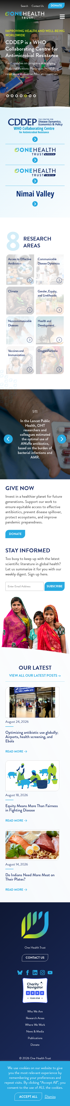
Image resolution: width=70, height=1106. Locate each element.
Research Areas (35, 1018)
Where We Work (35, 1025)
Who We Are (35, 1011)
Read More (14, 751)
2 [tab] (12, 86)
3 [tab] (16, 86)
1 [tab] (7, 86)
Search (24, 6)
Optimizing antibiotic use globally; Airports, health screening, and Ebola (31, 736)
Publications (35, 1038)
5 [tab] (25, 86)
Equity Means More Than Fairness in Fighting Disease (31, 808)
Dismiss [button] (50, 1096)
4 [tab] (21, 86)
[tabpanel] (35, 54)
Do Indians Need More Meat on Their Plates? (30, 877)
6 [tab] (30, 86)
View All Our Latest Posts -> (35, 675)
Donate (56, 6)
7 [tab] (34, 86)
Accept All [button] (28, 1096)
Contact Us (38, 6)
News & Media (35, 1031)
